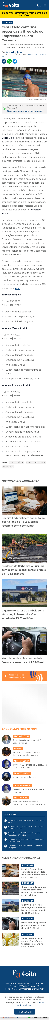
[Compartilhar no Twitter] (15, 61)
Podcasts (10, 814)
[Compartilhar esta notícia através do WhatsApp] (9, 61)
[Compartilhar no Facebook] (4, 61)
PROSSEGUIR (25, 1012)
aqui (17, 288)
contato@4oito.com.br (34, 989)
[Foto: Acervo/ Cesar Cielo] (24, 82)
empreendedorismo (35, 462)
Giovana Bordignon (14, 52)
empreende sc (16, 462)
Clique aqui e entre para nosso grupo (24, 111)
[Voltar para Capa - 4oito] (15, 5)
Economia (7, 23)
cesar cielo (8, 466)
